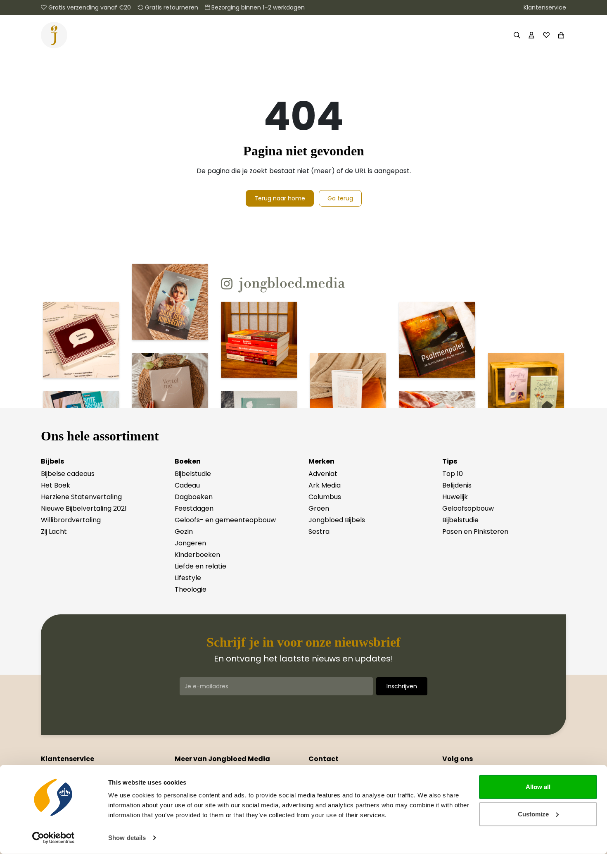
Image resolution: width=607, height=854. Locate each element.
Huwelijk (455, 497)
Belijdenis (457, 485)
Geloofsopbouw (468, 508)
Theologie (190, 589)
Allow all (538, 786)
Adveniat (322, 473)
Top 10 (452, 473)
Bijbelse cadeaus (68, 473)
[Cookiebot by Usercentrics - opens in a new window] (53, 838)
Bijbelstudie (193, 473)
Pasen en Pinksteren (475, 531)
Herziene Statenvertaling (81, 497)
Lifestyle (188, 578)
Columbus (324, 497)
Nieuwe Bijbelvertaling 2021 (84, 508)
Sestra (319, 531)
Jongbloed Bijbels (336, 520)
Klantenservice (545, 7)
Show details (127, 837)
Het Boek (55, 485)
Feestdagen (194, 508)
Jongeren (190, 543)
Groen (318, 508)
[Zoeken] (517, 35)
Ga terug (340, 198)
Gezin (184, 531)
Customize (533, 813)
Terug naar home (279, 198)
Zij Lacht (54, 531)
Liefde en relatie (200, 566)
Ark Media (324, 485)
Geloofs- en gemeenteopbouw (225, 520)
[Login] (531, 35)
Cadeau (187, 485)
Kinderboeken (197, 554)
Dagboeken (194, 497)
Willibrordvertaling (71, 520)
